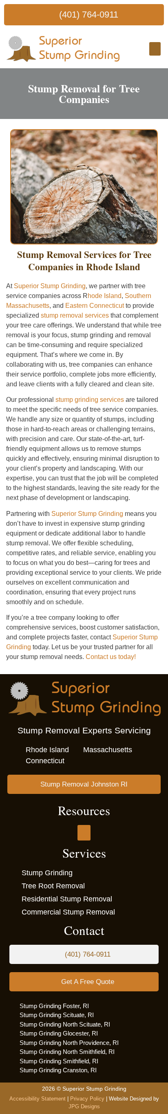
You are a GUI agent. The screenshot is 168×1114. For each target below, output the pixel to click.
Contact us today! (111, 656)
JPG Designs (84, 1106)
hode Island (105, 295)
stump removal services (75, 315)
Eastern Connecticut (94, 305)
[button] (155, 49)
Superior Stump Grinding (50, 285)
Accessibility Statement (37, 1099)
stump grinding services (89, 399)
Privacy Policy (87, 1099)
